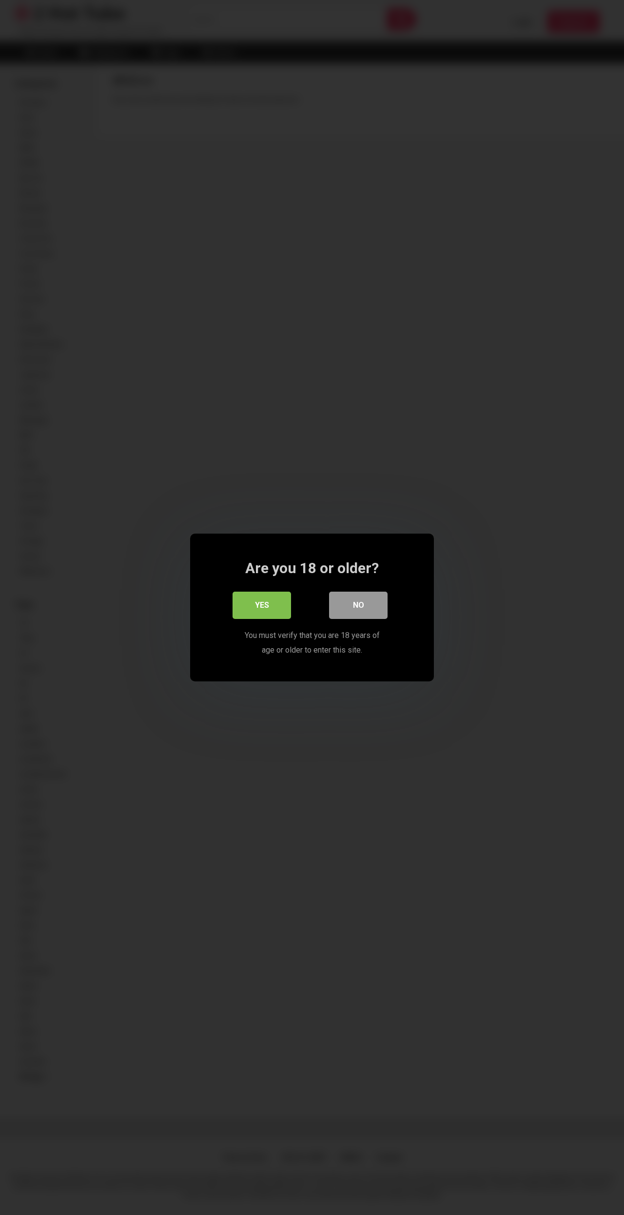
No (358, 605)
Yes (262, 605)
